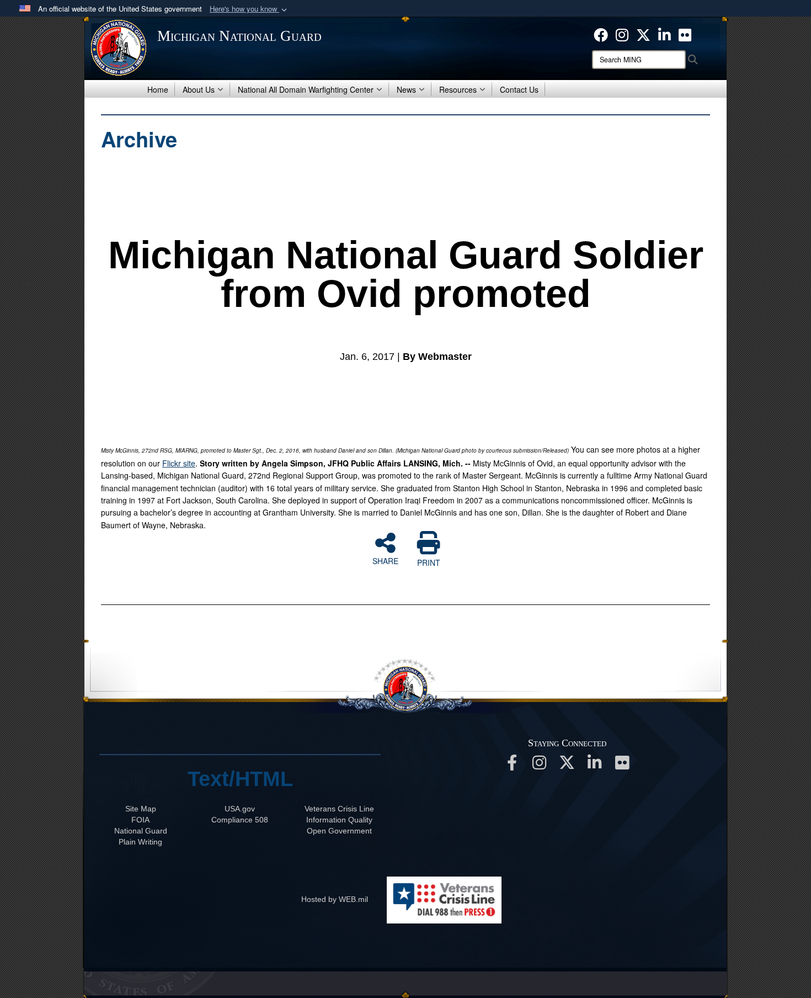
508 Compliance (239, 819)
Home (157, 89)
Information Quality (339, 819)
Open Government (339, 830)
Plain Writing (140, 841)
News (406, 89)
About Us (199, 89)
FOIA (140, 819)
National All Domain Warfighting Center (306, 89)
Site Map (140, 808)
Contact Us (519, 89)
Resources (458, 89)
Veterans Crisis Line (339, 808)
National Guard (140, 830)
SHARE (385, 560)
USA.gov (240, 808)
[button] (249, 9)
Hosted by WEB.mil (334, 899)
